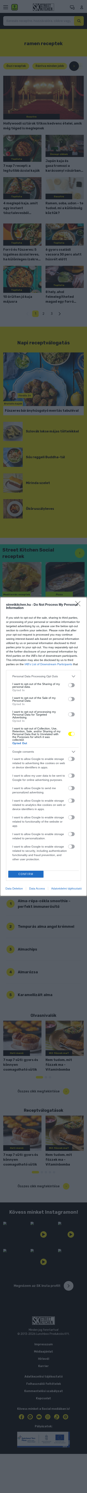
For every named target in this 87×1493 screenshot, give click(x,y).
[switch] (71, 685)
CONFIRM (25, 874)
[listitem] (43, 676)
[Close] (79, 605)
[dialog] (43, 746)
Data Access (37, 888)
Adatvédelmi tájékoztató (66, 888)
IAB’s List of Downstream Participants (48, 664)
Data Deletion (14, 888)
